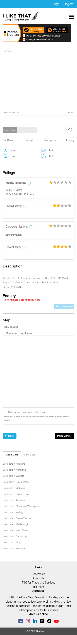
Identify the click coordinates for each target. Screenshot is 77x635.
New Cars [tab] (29, 454)
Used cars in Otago (12, 542)
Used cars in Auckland (14, 463)
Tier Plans (39, 587)
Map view (11, 333)
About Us (38, 578)
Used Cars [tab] (12, 454)
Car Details (9, 140)
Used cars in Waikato (13, 475)
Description (50, 140)
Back (11, 435)
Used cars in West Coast (15, 530)
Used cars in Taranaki (14, 500)
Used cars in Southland (14, 548)
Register (69, 4)
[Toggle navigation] (71, 17)
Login (55, 4)
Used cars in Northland (14, 469)
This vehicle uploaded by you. (21, 299)
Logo (20, 17)
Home (6, 50)
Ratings (29, 140)
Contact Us (38, 574)
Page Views (64, 435)
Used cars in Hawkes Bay (16, 494)
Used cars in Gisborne (14, 487)
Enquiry (70, 140)
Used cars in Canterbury (15, 536)
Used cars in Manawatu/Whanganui (21, 506)
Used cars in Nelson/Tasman (17, 518)
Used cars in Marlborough (15, 524)
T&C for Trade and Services (38, 582)
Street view (25, 333)
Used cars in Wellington (14, 512)
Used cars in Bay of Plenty (16, 481)
